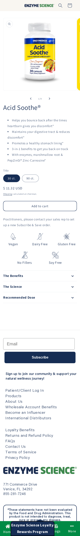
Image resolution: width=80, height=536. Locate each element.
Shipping (7, 194)
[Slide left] (30, 98)
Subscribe (40, 357)
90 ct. (30, 178)
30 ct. (12, 178)
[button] (60, 5)
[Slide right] (49, 98)
